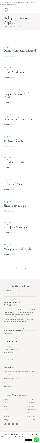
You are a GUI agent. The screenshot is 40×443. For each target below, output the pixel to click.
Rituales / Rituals (14, 184)
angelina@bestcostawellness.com (14, 375)
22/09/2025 (7, 67)
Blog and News (8, 359)
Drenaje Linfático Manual (20, 50)
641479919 (16, 378)
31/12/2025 (7, 46)
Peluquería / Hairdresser (19, 119)
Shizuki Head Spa (15, 205)
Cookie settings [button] (18, 440)
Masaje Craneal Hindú (18, 249)
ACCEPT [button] (28, 440)
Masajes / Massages (15, 227)
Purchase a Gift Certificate (11, 349)
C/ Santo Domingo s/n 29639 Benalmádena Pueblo (19, 371)
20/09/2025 (7, 244)
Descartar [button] (12, 5)
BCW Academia (14, 72)
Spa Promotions (8, 352)
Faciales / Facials (14, 162)
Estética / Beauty (14, 140)
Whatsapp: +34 (8, 378)
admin (8, 47)
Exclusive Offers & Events (11, 356)
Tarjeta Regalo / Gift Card (17, 95)
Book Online (7, 346)
